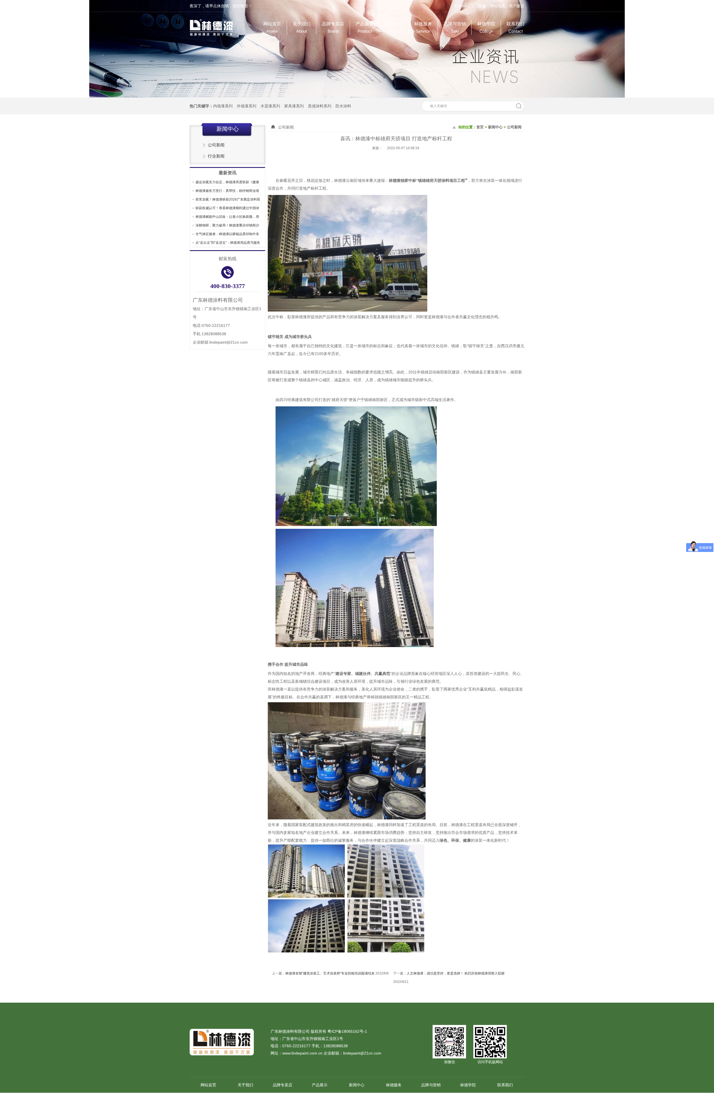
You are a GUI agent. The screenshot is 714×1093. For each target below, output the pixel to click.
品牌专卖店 (333, 27)
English (461, 6)
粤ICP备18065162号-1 (347, 1031)
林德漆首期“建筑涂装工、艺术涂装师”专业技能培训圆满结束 (330, 973)
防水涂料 (343, 106)
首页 (480, 127)
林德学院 (486, 27)
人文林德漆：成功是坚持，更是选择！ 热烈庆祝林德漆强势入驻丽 (456, 973)
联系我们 (515, 27)
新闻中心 (394, 27)
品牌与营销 (454, 27)
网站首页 (272, 27)
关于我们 (301, 27)
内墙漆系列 (223, 106)
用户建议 (516, 6)
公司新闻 (216, 145)
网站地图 (497, 6)
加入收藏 (478, 6)
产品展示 (364, 27)
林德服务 (423, 27)
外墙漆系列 (246, 106)
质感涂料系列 (319, 106)
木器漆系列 (270, 106)
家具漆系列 (294, 106)
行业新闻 (216, 156)
